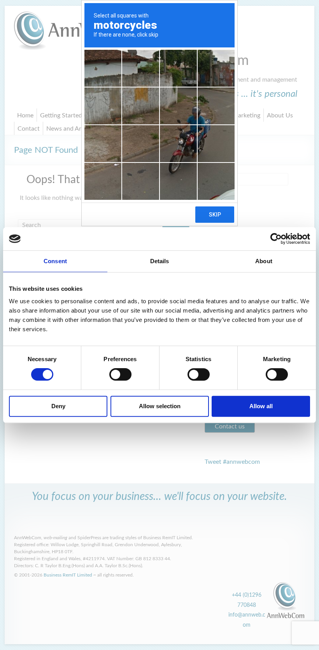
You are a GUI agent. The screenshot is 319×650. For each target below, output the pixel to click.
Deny (58, 406)
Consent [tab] (55, 261)
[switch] (120, 374)
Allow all (261, 406)
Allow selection (160, 406)
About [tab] (263, 261)
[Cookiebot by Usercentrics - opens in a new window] (276, 239)
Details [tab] (159, 261)
